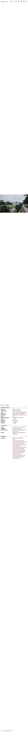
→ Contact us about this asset (6, 730)
